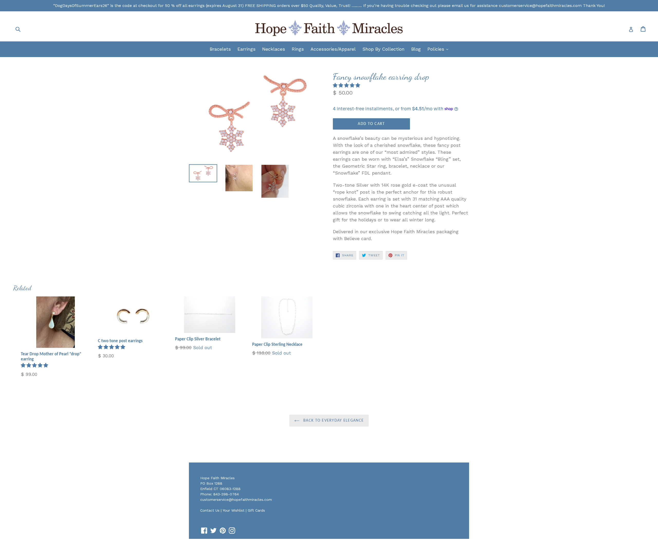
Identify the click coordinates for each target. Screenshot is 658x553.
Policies (439, 49)
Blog (416, 49)
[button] (347, 85)
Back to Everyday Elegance (333, 421)
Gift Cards (256, 510)
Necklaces (273, 49)
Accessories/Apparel (333, 49)
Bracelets (220, 49)
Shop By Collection (383, 49)
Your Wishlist (233, 510)
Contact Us (210, 510)
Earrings (246, 49)
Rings (298, 49)
